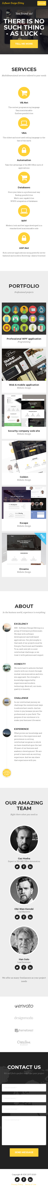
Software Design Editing (13, 3)
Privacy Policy (17, 1184)
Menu (42, 4)
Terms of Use (30, 1184)
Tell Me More (24, 43)
